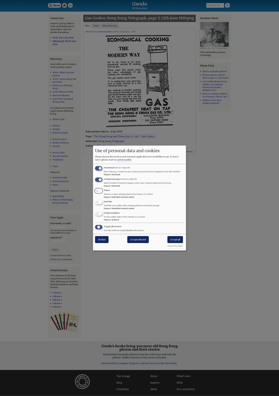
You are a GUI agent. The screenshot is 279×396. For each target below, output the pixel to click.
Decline (102, 239)
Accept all (175, 239)
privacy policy (124, 159)
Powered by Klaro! (175, 246)
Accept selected (138, 239)
